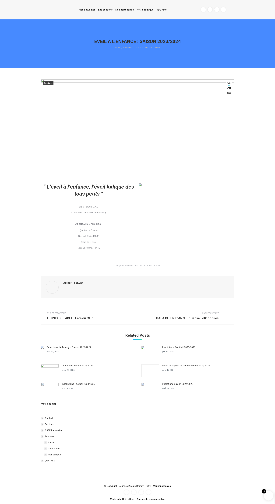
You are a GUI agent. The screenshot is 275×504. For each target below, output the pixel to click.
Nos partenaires (124, 9)
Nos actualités (87, 9)
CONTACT (50, 460)
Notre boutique (145, 9)
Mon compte (54, 454)
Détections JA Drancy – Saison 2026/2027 (69, 347)
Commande (54, 448)
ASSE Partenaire (53, 430)
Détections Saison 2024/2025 (177, 383)
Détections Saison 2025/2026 (77, 365)
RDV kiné (161, 9)
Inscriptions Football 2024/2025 (78, 383)
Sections (127, 47)
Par (140, 265)
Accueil (116, 47)
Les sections (105, 9)
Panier (51, 442)
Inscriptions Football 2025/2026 (178, 347)
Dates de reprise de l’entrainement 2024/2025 (186, 365)
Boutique (49, 436)
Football (49, 418)
